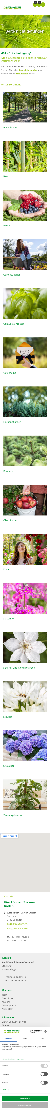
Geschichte (7, 998)
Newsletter (7, 1008)
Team (4, 994)
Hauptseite (22, 73)
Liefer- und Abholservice (14, 1021)
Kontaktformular (28, 70)
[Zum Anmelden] (43, 4)
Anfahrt (6, 1001)
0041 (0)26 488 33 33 (17, 924)
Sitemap (6, 1025)
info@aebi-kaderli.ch (17, 928)
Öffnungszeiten (9, 1005)
